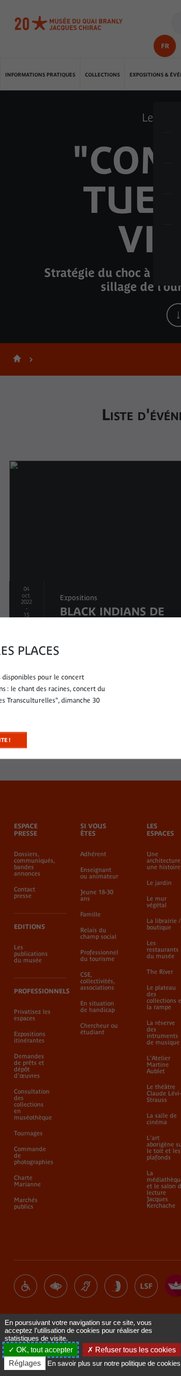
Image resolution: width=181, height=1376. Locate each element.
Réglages (25, 1363)
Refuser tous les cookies (134, 1350)
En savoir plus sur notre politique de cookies (114, 1363)
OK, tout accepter (43, 1350)
